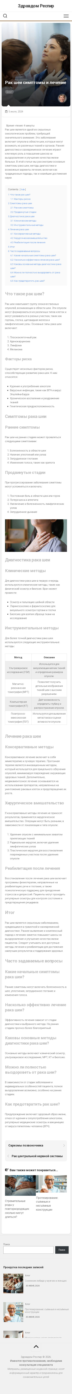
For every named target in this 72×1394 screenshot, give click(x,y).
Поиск (6, 1244)
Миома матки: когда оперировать (43, 1317)
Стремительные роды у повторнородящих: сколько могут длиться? (17, 1208)
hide (23, 189)
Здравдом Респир (36, 5)
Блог (9, 91)
